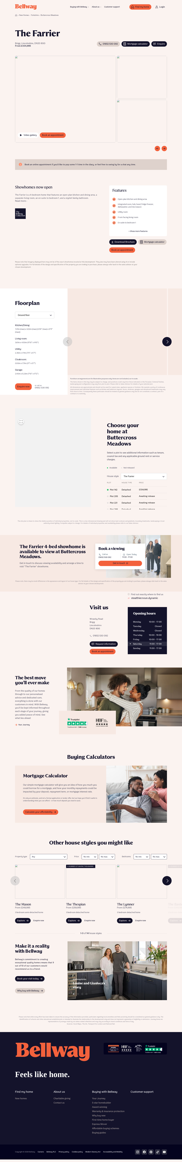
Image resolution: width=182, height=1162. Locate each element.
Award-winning (99, 1107)
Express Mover (99, 1124)
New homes (21, 1098)
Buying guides (99, 1133)
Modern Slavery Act (92, 1152)
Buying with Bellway (78, 7)
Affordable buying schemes (105, 1128)
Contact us (59, 1103)
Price (76, 857)
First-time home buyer (103, 1120)
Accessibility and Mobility (112, 1152)
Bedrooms (126, 857)
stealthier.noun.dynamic (144, 598)
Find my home (24, 1092)
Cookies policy (77, 1152)
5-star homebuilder (101, 1103)
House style (113, 476)
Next (167, 341)
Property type (21, 857)
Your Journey (98, 1098)
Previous (67, 341)
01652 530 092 (104, 557)
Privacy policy (64, 1152)
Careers (41, 1152)
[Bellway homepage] (52, 1061)
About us (95, 7)
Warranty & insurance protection (108, 1111)
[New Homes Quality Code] (138, 1048)
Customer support (112, 7)
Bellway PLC (51, 1152)
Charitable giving (62, 1098)
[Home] (16, 15)
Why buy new (99, 1116)
